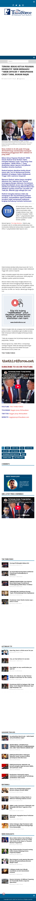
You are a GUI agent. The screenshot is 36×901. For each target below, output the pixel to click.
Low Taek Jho (14, 451)
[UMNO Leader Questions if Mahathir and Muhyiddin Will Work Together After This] (5, 807)
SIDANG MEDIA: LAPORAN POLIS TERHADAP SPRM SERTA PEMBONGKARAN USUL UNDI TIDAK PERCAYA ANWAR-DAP (22, 746)
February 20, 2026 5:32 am (16, 854)
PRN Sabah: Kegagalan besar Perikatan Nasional (21, 816)
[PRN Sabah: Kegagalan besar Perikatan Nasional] (5, 817)
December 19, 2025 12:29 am (17, 810)
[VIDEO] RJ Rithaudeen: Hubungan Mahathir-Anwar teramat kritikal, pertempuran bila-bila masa (20, 756)
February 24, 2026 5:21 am (16, 565)
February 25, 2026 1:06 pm (16, 844)
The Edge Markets (16, 223)
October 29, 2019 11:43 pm (9, 78)
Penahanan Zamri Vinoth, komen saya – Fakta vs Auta (22, 600)
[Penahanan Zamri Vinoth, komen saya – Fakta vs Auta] (5, 601)
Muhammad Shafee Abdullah (11, 454)
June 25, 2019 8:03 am (15, 749)
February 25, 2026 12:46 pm (17, 792)
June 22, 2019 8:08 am (15, 769)
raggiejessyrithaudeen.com (19, 417)
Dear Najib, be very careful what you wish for (21, 668)
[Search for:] (18, 61)
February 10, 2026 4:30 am (16, 595)
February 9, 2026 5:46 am (16, 603)
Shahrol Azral (7, 457)
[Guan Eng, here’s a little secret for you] (5, 652)
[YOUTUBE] (19, 5)
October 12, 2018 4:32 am (16, 670)
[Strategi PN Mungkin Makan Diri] (5, 564)
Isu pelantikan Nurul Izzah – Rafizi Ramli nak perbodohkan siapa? (22, 737)
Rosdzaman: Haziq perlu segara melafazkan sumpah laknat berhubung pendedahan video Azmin (21, 776)
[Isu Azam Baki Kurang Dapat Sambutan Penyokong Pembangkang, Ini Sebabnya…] (5, 573)
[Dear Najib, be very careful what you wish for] (5, 669)
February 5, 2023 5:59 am (16, 739)
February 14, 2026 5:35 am (16, 586)
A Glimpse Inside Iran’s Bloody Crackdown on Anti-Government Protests (19, 871)
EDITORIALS (5, 784)
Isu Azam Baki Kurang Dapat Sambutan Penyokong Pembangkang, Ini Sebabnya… (21, 573)
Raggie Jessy (21, 78)
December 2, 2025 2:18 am (17, 819)
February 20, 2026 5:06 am (16, 864)
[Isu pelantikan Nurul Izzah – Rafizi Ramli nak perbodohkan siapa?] (5, 738)
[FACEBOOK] (13, 5)
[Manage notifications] (3, 894)
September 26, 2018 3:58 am (17, 689)
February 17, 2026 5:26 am (16, 576)
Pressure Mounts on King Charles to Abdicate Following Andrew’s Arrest (20, 797)
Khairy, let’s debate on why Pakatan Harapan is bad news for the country (21, 676)
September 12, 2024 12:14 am (17, 829)
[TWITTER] (16, 5)
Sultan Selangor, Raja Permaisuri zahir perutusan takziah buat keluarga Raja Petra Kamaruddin (21, 825)
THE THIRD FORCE (16, 407)
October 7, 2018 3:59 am (16, 679)
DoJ (22, 448)
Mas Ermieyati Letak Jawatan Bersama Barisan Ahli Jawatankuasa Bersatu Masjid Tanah (21, 861)
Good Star (29, 448)
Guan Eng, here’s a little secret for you (21, 650)
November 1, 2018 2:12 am (17, 660)
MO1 (22, 451)
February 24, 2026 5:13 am (16, 800)
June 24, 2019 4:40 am (15, 759)
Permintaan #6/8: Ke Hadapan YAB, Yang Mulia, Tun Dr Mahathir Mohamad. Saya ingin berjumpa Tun (22, 686)
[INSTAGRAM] (22, 5)
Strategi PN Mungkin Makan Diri (19, 563)
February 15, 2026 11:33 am (17, 884)
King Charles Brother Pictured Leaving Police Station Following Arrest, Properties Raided (21, 851)
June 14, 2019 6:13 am (15, 779)
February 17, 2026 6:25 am (16, 874)
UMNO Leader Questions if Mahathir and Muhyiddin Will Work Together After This (22, 807)
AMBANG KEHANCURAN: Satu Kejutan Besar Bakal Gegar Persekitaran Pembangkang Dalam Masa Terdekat (21, 583)
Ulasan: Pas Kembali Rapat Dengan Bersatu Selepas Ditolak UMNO (20, 789)
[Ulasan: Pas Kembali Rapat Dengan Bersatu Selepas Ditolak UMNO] (5, 790)
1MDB (7, 448)
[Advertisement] (18, 36)
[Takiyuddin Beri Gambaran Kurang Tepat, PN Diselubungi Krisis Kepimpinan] (5, 593)
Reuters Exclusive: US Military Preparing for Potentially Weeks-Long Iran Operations (22, 880)
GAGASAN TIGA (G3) (8, 732)
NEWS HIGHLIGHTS (8, 834)
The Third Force (18, 457)
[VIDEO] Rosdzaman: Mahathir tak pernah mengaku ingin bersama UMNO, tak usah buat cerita (21, 766)
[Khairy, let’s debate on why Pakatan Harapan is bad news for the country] (5, 677)
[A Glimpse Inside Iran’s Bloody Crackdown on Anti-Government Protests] (5, 871)
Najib (23, 454)
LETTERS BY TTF (7, 646)
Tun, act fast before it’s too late (19, 659)
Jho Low (5, 451)
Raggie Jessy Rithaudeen (20, 410)
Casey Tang (15, 448)
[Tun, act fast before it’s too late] (5, 660)
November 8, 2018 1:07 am (17, 652)
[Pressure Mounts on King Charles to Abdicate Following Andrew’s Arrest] (5, 798)
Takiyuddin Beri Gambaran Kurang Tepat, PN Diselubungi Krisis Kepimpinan (22, 592)
